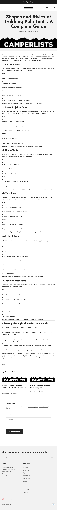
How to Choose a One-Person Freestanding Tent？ (40, 387)
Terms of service (27, 475)
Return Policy (26, 478)
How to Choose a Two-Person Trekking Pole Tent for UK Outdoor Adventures (14, 388)
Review (25, 487)
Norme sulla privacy (33, 407)
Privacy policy (26, 470)
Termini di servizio (43, 407)
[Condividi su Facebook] (10, 364)
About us (25, 481)
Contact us (25, 467)
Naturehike (25, 492)
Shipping (25, 473)
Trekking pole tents (7, 54)
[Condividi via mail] (21, 364)
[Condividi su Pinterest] (17, 364)
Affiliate (24, 484)
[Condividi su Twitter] (14, 364)
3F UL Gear (26, 489)
